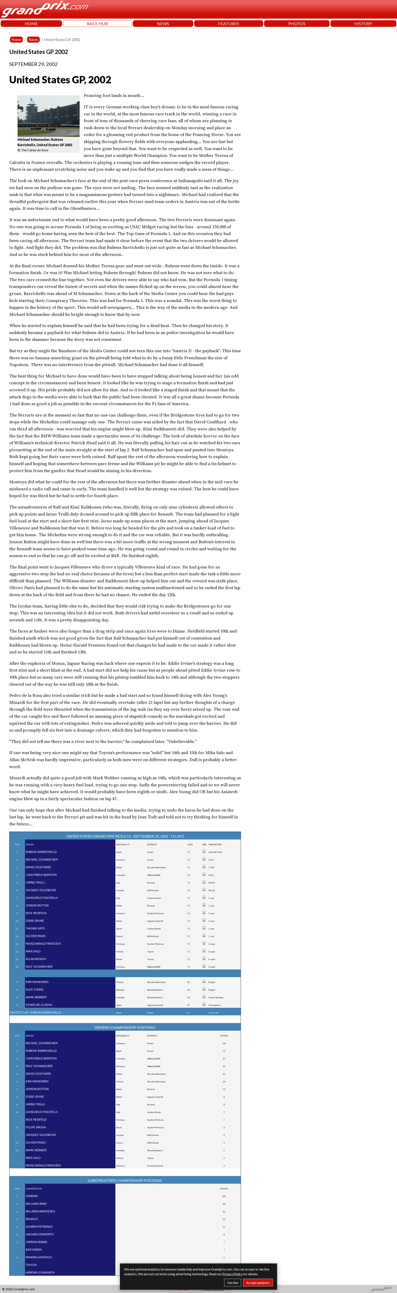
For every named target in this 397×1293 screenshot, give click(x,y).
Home (16, 39)
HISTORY (363, 23)
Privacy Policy (232, 1274)
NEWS (163, 23)
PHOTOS (296, 23)
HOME (31, 23)
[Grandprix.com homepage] (382, 1289)
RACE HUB (97, 23)
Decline (232, 1283)
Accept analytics (258, 1283)
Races (33, 39)
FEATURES (228, 23)
